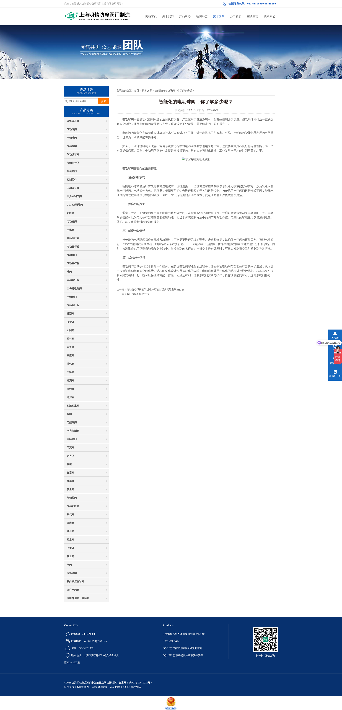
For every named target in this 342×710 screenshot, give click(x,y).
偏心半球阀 (73, 590)
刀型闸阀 (72, 422)
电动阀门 (72, 297)
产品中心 (185, 16)
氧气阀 (70, 514)
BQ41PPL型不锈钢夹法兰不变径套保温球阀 (185, 655)
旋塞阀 (70, 472)
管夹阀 (70, 347)
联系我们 (269, 16)
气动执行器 (73, 163)
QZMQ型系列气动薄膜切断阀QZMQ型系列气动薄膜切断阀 (185, 634)
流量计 (70, 548)
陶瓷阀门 (72, 171)
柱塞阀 (70, 481)
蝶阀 (69, 414)
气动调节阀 (73, 154)
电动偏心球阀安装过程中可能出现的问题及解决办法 (155, 289)
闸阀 (69, 564)
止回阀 (70, 330)
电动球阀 (72, 137)
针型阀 (70, 313)
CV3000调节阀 (75, 204)
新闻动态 (202, 16)
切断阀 (70, 213)
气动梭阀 (72, 497)
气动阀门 (72, 255)
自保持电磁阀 (74, 288)
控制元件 (72, 179)
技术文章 (218, 16)
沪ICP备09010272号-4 (140, 682)
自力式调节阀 (74, 196)
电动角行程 (73, 280)
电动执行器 (73, 238)
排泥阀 (70, 380)
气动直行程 (73, 263)
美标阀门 (72, 439)
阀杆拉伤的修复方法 (138, 294)
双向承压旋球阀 (75, 581)
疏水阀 (70, 539)
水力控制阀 (73, 430)
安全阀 (70, 489)
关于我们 (168, 16)
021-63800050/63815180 (261, 3)
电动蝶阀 (72, 221)
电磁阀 (70, 230)
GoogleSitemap (99, 687)
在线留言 (252, 16)
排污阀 (70, 389)
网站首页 (151, 16)
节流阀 (70, 447)
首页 (136, 90)
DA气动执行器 (171, 641)
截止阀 (70, 556)
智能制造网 (83, 687)
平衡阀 (70, 372)
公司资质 (235, 16)
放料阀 (70, 338)
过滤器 (70, 397)
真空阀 (70, 355)
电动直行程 (73, 246)
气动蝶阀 (72, 146)
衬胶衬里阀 (73, 405)
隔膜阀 (70, 523)
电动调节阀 (73, 188)
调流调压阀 (73, 121)
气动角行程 (73, 305)
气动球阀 (72, 129)
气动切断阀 (73, 506)
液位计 (70, 322)
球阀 (69, 271)
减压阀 (70, 531)
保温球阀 (72, 573)
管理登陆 (136, 687)
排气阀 (70, 363)
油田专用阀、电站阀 (78, 598)
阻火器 (70, 456)
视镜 (69, 464)
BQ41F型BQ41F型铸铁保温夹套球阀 (182, 648)
